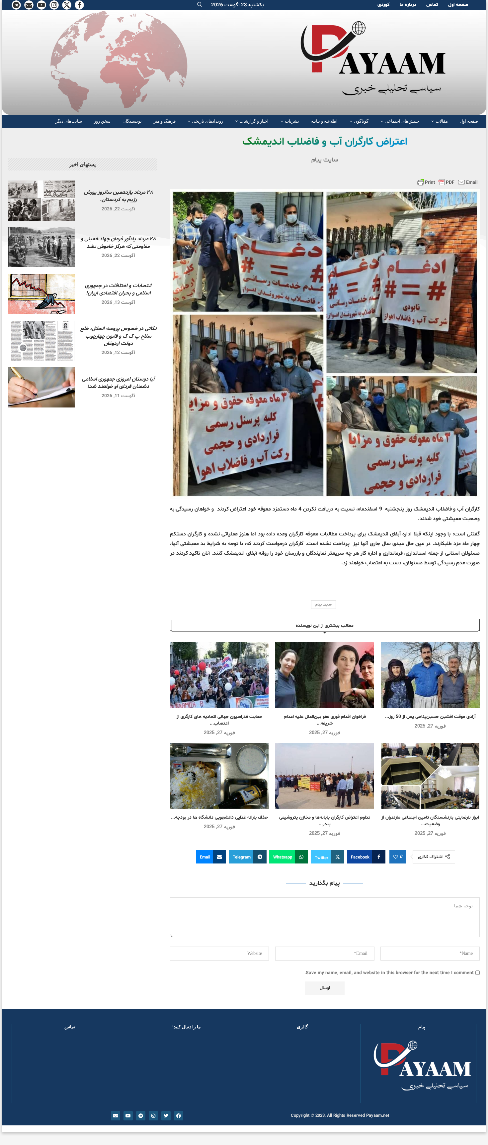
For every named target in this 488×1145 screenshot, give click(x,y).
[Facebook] (79, 5)
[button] (260, 1069)
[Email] (29, 5)
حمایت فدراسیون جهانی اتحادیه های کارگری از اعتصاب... (219, 720)
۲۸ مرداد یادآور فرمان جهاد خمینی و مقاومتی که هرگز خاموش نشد (118, 242)
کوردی (383, 4)
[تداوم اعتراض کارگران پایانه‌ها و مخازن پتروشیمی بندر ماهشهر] (324, 776)
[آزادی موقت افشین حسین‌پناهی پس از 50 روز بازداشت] (430, 675)
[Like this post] (395, 857)
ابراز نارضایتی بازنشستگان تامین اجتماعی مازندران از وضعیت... (430, 820)
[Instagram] (54, 5)
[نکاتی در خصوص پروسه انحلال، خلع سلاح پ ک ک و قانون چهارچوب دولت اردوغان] (41, 341)
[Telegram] (16, 5)
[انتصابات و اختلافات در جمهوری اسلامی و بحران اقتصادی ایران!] (41, 294)
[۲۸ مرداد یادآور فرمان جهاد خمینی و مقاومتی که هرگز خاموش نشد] (41, 247)
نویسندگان (132, 121)
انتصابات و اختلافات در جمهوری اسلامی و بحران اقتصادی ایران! (118, 289)
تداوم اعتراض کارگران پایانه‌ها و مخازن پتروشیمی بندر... (324, 820)
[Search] (199, 5)
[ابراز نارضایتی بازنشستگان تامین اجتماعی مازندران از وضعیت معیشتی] (430, 776)
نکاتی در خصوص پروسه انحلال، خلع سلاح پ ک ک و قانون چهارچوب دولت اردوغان (118, 336)
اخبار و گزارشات (254, 121)
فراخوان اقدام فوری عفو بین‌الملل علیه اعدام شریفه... (325, 720)
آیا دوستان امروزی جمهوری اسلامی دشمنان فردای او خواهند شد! (118, 383)
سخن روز (102, 121)
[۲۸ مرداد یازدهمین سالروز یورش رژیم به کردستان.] (41, 200)
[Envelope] (115, 1115)
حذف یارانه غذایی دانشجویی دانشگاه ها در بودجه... (219, 817)
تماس (432, 4)
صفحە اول (458, 4)
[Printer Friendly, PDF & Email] (447, 182)
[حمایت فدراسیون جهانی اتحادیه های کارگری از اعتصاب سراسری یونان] (219, 675)
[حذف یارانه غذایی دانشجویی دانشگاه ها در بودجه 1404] (219, 776)
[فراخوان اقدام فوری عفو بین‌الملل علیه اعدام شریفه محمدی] (324, 675)
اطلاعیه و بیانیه (324, 121)
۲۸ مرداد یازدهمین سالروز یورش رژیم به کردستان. (118, 196)
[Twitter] (66, 5)
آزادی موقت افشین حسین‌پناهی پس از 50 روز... (430, 717)
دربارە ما (408, 4)
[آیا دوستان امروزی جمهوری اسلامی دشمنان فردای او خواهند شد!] (41, 387)
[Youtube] (41, 5)
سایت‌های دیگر (68, 121)
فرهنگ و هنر (165, 121)
